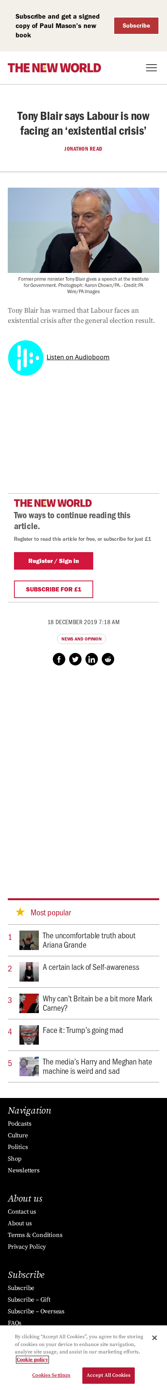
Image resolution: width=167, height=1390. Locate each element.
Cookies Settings (51, 1375)
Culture (18, 1135)
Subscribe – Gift (29, 1300)
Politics (18, 1147)
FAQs (14, 1323)
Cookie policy (32, 1360)
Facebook (59, 659)
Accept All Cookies (108, 1375)
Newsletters (24, 1170)
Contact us (22, 1212)
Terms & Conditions (35, 1235)
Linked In (91, 659)
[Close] (154, 1337)
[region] (83, 1357)
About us (19, 1223)
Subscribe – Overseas (36, 1311)
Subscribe (136, 25)
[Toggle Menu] (151, 68)
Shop (14, 1159)
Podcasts (19, 1124)
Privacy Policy (27, 1247)
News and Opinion (81, 639)
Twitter (75, 659)
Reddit (108, 659)
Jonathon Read (83, 148)
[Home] (54, 67)
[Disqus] (83, 774)
